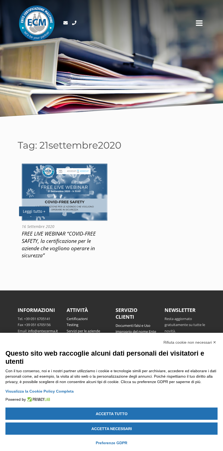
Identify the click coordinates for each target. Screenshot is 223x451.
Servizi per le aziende (83, 330)
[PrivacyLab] (38, 399)
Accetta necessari (111, 429)
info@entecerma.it (43, 330)
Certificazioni (77, 318)
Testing (72, 324)
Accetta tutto (112, 414)
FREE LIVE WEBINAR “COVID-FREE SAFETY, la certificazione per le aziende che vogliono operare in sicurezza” (59, 244)
